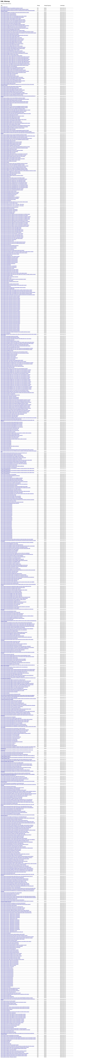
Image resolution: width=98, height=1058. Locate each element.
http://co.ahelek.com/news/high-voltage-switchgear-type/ (10, 579)
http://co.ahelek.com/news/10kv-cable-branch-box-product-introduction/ (12, 414)
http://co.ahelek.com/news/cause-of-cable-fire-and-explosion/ (11, 482)
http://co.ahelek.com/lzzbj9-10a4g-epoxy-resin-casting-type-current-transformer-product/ (15, 378)
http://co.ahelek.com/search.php (6, 1043)
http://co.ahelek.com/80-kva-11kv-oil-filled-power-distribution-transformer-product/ (14, 168)
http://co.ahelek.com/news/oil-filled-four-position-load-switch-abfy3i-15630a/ (13, 633)
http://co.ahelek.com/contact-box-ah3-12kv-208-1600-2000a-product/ (12, 229)
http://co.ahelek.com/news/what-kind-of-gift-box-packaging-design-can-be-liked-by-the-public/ (16, 767)
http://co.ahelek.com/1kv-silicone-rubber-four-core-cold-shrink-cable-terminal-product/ (15, 60)
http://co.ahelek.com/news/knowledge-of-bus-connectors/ (10, 893)
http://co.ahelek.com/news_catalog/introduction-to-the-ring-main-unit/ (12, 931)
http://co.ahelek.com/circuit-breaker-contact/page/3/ (9, 210)
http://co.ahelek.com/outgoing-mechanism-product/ (9, 940)
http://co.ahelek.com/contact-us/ (6, 244)
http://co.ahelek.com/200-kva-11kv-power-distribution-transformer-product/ (13, 67)
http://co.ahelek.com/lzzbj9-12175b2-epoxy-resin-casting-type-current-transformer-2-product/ (16, 381)
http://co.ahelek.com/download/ (6, 264)
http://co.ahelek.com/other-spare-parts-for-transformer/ (10, 942)
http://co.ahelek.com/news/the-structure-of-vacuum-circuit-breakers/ (12, 706)
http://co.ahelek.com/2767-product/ (6, 105)
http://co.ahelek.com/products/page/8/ (7, 984)
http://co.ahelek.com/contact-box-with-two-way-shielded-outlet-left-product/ (13, 243)
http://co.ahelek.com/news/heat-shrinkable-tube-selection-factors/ (11, 573)
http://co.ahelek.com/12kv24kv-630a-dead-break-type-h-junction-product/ (13, 30)
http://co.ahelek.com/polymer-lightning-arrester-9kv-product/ (10, 958)
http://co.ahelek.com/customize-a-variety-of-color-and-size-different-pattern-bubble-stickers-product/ (17, 251)
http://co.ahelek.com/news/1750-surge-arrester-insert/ (9, 429)
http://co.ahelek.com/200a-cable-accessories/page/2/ (9, 73)
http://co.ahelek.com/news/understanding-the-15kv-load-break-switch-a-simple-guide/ (14, 721)
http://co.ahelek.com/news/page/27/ (6, 534)
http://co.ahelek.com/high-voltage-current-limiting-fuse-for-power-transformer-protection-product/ (16, 293)
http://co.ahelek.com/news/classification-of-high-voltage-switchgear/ (12, 492)
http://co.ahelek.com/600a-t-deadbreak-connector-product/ (10, 145)
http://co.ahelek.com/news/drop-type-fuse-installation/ (9, 550)
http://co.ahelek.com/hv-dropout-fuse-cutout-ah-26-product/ (10, 318)
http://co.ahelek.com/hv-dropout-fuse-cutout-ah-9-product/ (10, 330)
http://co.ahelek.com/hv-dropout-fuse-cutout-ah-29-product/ (10, 322)
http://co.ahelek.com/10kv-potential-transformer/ (8, 14)
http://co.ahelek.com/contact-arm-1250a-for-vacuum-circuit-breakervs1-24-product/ (14, 215)
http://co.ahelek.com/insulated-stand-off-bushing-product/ (10, 337)
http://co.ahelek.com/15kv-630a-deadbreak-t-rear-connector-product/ (12, 43)
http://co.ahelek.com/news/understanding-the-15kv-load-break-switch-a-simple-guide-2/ (15, 720)
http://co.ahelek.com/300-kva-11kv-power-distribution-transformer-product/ (13, 108)
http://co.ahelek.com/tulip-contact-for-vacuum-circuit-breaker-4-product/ (12, 1021)
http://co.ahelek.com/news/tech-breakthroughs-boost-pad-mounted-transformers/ (14, 812)
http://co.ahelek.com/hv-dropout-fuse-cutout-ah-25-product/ (10, 317)
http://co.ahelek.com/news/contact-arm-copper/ (8, 500)
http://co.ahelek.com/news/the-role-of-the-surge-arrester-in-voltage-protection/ (13, 864)
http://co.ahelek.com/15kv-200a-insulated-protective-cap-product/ (11, 37)
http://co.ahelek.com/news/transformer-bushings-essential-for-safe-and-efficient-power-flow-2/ (16, 834)
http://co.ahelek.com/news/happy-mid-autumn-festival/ (9, 571)
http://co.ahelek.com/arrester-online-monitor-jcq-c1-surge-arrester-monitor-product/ (14, 201)
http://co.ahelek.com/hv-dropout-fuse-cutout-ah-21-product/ (10, 312)
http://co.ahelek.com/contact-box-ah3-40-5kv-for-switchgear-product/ (12, 237)
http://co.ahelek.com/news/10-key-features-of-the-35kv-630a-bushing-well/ (13, 833)
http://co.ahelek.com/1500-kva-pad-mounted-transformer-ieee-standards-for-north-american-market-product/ (18, 32)
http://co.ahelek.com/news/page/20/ (6, 517)
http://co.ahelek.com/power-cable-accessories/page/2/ (9, 960)
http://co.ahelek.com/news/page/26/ (6, 533)
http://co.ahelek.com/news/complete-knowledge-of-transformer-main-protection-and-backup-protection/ (17, 499)
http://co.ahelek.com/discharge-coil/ (6, 255)
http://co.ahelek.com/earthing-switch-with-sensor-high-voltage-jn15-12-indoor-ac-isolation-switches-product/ (18, 274)
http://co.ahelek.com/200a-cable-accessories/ (8, 74)
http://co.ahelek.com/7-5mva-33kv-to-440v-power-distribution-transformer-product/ (14, 163)
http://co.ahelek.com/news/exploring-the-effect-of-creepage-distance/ (12, 555)
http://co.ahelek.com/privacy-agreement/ (7, 966)
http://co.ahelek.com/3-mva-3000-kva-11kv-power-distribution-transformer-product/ (14, 107)
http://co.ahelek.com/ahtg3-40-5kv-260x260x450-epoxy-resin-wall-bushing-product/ (14, 187)
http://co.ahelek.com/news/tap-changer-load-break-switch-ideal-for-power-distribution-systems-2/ (16, 857)
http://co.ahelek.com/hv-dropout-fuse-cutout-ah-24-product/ (10, 316)
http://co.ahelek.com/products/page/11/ (7, 970)
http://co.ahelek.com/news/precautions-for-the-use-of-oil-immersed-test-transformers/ (14, 648)
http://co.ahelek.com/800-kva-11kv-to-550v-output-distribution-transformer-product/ (14, 169)
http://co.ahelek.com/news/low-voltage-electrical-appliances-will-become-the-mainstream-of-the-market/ (17, 626)
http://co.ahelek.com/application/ (6, 200)
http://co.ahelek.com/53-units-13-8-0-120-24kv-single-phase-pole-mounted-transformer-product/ (16, 138)
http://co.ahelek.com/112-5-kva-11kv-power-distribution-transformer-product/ (13, 20)
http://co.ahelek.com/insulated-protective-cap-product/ (9, 336)
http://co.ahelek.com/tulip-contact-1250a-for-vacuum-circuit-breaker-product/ (13, 1014)
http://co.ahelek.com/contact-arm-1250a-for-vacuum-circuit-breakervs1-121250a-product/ (15, 214)
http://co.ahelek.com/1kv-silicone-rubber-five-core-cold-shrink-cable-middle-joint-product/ (15, 56)
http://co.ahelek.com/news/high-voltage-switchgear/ (9, 580)
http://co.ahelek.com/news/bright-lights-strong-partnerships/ (10, 788)
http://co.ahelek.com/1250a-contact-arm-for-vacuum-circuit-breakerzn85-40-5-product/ (15, 25)
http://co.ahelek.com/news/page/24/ (6, 530)
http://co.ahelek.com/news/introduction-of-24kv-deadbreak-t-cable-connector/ (13, 599)
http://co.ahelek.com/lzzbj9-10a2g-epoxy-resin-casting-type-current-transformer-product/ (15, 375)
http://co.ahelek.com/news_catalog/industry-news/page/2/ (10, 919)
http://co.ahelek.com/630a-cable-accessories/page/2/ (9, 151)
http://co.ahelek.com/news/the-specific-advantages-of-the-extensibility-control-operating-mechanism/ (17, 825)
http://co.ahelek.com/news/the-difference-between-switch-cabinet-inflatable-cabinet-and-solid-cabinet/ (17, 684)
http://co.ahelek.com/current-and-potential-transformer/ (9, 245)
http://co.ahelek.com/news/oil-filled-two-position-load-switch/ (10, 634)
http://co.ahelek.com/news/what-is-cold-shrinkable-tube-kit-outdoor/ (12, 741)
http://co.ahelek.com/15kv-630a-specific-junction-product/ (10, 44)
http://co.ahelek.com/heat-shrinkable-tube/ (7, 288)
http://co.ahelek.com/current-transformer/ (7, 249)
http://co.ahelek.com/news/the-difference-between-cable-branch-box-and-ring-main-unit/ (15, 682)
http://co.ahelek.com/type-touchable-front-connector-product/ (10, 1023)
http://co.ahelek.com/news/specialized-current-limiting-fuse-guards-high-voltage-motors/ (15, 832)
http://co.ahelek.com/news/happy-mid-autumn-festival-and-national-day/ (12, 877)
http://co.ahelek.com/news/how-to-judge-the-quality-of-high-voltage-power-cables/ (14, 589)
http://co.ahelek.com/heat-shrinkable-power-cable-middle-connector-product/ (13, 287)
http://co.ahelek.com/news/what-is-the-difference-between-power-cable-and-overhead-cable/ (16, 751)
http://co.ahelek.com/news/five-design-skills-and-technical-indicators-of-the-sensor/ (14, 565)
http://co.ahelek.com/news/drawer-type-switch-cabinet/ (9, 549)
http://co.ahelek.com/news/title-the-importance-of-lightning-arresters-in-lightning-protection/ (15, 712)
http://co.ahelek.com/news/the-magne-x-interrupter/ (9, 697)
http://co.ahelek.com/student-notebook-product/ (8, 1003)
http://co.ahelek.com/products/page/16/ (7, 976)
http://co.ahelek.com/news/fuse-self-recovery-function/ (9, 567)
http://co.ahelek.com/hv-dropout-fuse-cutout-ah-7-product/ (10, 328)
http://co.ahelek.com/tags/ (5, 1005)
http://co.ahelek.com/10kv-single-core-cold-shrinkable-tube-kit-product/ (12, 17)
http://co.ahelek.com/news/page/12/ (6, 506)
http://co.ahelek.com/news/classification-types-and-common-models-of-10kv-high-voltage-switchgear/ (17, 493)
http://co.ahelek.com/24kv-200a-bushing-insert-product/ (10, 87)
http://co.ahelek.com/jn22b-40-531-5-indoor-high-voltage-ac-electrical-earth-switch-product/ (15, 345)
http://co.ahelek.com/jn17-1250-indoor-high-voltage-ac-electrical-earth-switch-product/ (15, 344)
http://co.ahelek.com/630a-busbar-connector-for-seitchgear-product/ (12, 150)
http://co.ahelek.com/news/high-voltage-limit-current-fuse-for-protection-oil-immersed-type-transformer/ (17, 577)
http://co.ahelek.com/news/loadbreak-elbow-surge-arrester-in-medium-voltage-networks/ (15, 884)
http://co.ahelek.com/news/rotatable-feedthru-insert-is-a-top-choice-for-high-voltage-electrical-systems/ (17, 656)
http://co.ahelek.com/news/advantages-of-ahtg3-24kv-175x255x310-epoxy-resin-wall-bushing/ (16, 867)
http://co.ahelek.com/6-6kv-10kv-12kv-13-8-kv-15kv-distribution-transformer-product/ (14, 139)
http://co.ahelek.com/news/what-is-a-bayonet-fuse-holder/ (10, 734)
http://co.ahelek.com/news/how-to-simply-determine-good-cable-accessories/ (13, 846)
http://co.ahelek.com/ (4, 6)
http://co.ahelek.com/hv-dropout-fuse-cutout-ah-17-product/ (10, 306)
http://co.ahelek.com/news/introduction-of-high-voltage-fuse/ (10, 604)
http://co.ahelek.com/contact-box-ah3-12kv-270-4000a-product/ (11, 232)
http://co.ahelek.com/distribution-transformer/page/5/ (9, 262)
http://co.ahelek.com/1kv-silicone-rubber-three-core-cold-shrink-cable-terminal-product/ (15, 62)
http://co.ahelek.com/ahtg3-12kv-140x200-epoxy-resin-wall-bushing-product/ (13, 181)
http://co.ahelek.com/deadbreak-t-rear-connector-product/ (10, 256)
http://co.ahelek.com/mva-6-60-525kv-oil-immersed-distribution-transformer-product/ (14, 409)
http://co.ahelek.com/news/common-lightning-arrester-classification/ (12, 498)
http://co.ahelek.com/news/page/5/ (6, 523)
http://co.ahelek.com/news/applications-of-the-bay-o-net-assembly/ (11, 797)
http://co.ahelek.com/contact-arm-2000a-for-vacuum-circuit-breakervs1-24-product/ (14, 220)
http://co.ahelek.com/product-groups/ (7, 967)
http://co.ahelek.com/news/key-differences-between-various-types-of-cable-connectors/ (15, 910)
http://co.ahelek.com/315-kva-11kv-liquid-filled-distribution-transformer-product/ (13, 111)
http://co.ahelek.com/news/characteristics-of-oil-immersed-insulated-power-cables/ (14, 486)
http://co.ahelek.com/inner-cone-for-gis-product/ (8, 1049)
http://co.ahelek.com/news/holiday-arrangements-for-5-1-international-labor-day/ (14, 816)
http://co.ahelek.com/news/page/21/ (6, 518)
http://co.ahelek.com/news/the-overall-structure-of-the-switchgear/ (11, 700)
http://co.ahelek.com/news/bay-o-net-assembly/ (8, 474)
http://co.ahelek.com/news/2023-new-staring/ (8, 431)
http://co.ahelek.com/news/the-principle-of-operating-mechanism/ (11, 701)
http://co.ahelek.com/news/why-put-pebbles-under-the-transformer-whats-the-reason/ (14, 778)
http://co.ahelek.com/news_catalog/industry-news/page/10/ (10, 929)
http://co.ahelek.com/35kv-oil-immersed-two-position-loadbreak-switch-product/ (13, 119)
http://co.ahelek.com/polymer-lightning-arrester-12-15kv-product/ (11, 953)
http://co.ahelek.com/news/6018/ (6, 444)
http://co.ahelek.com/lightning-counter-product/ (8, 356)
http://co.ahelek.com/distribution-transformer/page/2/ (9, 258)
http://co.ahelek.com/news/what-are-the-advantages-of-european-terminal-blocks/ (14, 725)
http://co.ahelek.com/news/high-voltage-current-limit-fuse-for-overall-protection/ (13, 574)
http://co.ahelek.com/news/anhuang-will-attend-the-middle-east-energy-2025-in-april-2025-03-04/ (16, 800)
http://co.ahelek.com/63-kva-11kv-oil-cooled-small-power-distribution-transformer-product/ (15, 146)
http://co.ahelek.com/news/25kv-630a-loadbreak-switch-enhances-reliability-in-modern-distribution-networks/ (18, 791)
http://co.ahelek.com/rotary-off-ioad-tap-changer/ (8, 1056)
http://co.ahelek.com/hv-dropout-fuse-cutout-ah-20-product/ (10, 311)
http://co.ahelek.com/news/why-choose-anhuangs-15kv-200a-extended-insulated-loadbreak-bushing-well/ (18, 822)
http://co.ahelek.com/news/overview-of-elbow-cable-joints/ (10, 642)
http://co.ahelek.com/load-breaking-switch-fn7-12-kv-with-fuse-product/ (12, 366)
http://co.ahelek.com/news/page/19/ (6, 515)
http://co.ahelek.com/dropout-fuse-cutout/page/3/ (8, 267)
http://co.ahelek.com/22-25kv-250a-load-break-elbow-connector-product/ (12, 78)
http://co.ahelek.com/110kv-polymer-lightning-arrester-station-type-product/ (13, 19)
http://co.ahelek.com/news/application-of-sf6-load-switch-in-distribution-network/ (13, 462)
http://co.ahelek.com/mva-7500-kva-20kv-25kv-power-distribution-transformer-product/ (15, 411)
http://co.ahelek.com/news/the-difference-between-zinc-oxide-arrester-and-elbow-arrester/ (15, 685)
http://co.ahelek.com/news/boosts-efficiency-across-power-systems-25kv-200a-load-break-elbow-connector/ (18, 793)
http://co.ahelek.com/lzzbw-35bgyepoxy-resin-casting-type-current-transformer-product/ (15, 391)
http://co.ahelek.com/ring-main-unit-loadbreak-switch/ (9, 989)
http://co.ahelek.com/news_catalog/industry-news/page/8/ (10, 928)
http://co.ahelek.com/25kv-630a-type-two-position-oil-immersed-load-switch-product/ (14, 102)
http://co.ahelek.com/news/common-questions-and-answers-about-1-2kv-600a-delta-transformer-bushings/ (18, 896)
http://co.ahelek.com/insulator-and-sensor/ (7, 339)
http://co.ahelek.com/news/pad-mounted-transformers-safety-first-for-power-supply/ (14, 831)
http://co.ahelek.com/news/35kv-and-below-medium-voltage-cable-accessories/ (13, 438)
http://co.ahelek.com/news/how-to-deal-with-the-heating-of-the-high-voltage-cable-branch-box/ (16, 586)
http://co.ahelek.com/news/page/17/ (6, 512)
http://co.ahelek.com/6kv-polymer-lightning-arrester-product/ (10, 159)
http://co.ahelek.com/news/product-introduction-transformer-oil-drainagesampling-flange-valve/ (16, 911)
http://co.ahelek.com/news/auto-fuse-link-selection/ (9, 464)
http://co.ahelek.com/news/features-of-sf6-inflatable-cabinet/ (10, 561)
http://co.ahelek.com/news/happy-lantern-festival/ (9, 905)
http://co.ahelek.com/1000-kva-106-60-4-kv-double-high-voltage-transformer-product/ (14, 9)
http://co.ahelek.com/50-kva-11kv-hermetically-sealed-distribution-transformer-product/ (15, 130)
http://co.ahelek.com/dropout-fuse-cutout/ (7, 268)
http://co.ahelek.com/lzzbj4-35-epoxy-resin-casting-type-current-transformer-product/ (14, 373)
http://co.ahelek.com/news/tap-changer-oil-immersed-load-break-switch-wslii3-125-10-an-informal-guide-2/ (18, 669)
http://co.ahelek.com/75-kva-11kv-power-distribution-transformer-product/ (13, 164)
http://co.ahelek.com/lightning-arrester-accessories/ (9, 354)
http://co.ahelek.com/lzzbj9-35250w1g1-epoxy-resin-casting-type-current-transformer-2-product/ (16, 386)
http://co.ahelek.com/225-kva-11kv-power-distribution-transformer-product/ (13, 80)
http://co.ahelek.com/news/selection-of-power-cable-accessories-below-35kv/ (13, 660)
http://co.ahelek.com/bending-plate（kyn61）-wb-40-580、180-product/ (12, 204)
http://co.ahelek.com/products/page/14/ (7, 973)
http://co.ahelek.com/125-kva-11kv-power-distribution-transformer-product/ (13, 24)
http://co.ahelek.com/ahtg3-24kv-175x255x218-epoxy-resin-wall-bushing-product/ (14, 182)
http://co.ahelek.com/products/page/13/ (7, 972)
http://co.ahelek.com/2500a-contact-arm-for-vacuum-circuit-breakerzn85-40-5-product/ (15, 99)
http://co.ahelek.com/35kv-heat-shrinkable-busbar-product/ (10, 118)
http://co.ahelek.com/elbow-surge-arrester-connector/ (9, 276)
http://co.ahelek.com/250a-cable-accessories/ (8, 83)
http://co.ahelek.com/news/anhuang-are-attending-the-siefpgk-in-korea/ (12, 787)
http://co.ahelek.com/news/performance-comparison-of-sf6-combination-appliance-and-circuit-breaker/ (17, 647)
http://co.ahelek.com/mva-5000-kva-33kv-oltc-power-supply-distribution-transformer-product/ (16, 408)
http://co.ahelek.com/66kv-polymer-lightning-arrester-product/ (11, 157)
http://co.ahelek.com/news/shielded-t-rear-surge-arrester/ (10, 663)
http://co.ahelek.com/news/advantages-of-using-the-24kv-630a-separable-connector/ (14, 844)
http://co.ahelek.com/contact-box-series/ (7, 240)
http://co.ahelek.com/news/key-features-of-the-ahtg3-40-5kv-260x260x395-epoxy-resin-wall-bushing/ (17, 885)
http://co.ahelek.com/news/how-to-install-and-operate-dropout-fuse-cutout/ (13, 587)
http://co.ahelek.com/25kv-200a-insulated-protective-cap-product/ (11, 100)
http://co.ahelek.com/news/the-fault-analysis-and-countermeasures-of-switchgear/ (14, 689)
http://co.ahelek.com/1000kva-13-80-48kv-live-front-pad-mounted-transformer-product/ (15, 12)
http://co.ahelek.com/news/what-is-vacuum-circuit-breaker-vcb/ (11, 766)
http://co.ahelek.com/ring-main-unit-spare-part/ (8, 991)
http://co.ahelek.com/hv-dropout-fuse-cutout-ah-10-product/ (10, 298)
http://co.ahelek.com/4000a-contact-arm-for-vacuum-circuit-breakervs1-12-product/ (14, 126)
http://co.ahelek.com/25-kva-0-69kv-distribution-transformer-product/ (12, 94)
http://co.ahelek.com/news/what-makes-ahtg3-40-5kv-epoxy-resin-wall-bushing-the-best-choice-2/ (17, 876)
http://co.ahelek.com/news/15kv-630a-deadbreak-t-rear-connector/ (11, 425)
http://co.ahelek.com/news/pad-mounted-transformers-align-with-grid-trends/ (13, 811)
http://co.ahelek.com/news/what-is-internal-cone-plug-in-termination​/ (12, 845)
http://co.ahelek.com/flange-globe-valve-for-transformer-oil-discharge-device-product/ (14, 1053)
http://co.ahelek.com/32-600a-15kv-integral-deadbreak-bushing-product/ (12, 112)
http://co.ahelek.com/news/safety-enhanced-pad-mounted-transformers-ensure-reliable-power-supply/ (17, 821)
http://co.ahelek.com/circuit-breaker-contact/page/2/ (9, 209)
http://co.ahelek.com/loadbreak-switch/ (7, 350)
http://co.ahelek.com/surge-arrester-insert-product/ (9, 1004)
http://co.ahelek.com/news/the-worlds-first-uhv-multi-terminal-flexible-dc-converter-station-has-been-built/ (18, 711)
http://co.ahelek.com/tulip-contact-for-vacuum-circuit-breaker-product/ (12, 1022)
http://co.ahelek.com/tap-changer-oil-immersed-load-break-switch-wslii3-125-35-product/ (15, 1008)
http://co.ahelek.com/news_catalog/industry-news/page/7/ (10, 925)
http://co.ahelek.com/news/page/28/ (6, 535)
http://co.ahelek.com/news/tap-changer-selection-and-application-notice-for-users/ (14, 671)
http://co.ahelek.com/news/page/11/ (6, 505)
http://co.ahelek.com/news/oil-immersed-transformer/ (9, 638)
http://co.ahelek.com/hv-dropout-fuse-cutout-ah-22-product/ (10, 313)
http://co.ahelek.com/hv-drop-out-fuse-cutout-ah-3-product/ (10, 295)
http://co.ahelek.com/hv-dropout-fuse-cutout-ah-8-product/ (10, 329)
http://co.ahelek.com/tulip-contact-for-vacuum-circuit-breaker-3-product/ (12, 1020)
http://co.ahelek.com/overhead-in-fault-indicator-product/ (10, 943)
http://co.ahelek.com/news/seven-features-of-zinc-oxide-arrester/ (11, 661)
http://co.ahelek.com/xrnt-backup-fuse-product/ (8, 1032)
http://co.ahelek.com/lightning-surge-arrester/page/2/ (9, 357)
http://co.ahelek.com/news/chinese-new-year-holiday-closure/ (11, 488)
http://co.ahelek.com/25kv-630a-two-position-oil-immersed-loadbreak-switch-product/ (14, 101)
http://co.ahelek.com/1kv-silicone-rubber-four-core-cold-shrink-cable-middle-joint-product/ (15, 59)
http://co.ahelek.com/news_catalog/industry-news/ (9, 930)
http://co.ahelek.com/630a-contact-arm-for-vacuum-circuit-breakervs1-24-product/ (14, 153)
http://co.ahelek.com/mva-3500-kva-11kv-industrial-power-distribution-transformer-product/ (15, 405)
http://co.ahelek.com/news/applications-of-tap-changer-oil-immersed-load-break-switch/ (15, 858)
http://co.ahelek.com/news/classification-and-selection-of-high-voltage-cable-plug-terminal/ (15, 491)
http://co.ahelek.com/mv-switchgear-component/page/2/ (10, 398)
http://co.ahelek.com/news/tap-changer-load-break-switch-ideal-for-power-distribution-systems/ (16, 794)
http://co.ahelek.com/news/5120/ (6, 442)
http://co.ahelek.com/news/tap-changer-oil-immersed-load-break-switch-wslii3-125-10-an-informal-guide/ (17, 670)
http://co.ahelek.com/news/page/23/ (6, 529)
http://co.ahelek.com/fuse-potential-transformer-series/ (9, 281)
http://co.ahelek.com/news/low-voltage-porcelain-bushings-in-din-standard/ (13, 627)
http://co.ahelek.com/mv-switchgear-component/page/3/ (10, 397)
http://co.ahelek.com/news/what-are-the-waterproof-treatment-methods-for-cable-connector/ (16, 733)
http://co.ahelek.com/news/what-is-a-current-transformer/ (10, 735)
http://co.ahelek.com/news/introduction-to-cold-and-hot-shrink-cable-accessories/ (14, 882)
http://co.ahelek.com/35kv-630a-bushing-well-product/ (9, 114)
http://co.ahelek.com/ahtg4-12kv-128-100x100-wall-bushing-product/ (12, 189)
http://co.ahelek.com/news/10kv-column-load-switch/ (9, 416)
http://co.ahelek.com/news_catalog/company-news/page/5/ (10, 917)
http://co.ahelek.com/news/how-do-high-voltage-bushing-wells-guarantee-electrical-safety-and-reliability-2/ (18, 839)
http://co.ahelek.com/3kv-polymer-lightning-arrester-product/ (10, 124)
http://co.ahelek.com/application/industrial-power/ (8, 194)
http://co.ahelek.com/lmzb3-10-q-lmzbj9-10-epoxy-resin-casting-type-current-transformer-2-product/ (17, 362)
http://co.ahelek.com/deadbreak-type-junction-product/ (9, 257)
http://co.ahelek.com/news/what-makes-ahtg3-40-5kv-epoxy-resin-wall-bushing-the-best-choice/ (16, 806)
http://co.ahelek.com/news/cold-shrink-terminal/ (8, 494)
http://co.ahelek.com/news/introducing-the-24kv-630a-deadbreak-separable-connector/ (15, 840)
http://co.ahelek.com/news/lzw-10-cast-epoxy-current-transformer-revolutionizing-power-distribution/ (17, 628)
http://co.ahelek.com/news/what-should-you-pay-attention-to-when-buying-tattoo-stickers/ (15, 769)
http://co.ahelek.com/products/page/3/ (7, 978)
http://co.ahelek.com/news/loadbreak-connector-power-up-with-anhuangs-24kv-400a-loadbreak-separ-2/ (18, 623)
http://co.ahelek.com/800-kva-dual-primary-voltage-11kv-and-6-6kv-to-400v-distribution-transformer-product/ (18, 170)
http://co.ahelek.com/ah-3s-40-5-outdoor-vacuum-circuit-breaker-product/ (13, 177)
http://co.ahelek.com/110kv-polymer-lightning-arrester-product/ (11, 18)
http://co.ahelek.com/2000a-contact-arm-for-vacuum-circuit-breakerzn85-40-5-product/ (15, 71)
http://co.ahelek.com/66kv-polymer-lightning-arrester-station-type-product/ (13, 158)
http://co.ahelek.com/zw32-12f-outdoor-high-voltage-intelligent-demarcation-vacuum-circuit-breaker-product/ (18, 1038)
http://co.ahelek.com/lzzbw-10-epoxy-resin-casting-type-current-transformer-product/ (14, 390)
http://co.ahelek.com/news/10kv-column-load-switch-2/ (9, 415)
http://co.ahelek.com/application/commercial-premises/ (9, 193)
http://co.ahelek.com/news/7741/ (6, 448)
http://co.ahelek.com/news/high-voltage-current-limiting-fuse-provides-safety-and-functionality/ (16, 827)
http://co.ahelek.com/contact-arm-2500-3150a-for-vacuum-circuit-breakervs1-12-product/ (15, 221)
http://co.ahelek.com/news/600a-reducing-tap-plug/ (9, 898)
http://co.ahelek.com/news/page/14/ (6, 509)
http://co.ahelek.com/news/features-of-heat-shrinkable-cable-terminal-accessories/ (14, 560)
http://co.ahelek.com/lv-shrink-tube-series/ (7, 367)
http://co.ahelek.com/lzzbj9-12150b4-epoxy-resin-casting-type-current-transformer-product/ (15, 380)
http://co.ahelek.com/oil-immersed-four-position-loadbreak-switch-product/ (13, 934)
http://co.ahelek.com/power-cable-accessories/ (8, 965)
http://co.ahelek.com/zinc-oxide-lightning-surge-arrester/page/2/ (11, 1036)
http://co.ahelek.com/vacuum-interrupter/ (7, 1027)
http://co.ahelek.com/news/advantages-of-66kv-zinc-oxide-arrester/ (12, 455)
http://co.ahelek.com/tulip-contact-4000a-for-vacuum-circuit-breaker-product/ (13, 1017)
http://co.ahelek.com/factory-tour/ (6, 277)
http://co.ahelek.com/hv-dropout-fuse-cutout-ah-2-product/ (10, 310)
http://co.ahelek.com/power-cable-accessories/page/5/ (9, 964)
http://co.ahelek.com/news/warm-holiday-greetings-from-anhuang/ (11, 855)
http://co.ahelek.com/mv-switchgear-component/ (8, 396)
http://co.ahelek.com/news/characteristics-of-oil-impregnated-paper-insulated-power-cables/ (15, 487)
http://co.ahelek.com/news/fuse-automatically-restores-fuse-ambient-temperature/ (14, 566)
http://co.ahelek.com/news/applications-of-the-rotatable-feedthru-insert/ (12, 808)
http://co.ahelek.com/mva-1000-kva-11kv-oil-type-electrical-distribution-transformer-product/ (15, 399)
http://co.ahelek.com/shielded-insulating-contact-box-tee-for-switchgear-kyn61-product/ (15, 994)
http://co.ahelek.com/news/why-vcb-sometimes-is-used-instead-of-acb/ (12, 783)
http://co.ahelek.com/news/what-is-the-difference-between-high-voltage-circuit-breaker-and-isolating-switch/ (18, 746)
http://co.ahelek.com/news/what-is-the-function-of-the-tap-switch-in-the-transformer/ (14, 754)
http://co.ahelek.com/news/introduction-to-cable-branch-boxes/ (11, 849)
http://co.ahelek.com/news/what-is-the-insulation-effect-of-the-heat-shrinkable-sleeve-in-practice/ (16, 759)
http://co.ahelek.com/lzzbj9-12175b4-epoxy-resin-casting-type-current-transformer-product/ (15, 385)
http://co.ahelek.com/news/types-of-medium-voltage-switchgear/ (11, 718)
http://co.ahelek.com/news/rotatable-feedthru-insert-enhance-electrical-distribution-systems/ (15, 655)
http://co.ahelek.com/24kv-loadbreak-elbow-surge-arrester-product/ (12, 91)
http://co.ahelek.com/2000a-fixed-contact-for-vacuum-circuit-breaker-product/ (13, 72)
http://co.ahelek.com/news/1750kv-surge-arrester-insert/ (10, 430)
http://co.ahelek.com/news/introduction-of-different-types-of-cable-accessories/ (13, 601)
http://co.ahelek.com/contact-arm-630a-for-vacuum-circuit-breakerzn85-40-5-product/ (15, 226)
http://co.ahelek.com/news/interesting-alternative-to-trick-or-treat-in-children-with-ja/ (14, 598)
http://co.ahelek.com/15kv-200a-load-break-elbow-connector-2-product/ (12, 38)
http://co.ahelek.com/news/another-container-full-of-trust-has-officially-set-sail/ (13, 881)
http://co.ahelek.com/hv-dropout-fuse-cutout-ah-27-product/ (10, 319)
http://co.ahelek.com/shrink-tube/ (6, 995)
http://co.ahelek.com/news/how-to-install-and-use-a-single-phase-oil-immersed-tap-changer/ (15, 904)
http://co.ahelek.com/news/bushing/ (6, 476)
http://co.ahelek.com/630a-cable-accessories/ (8, 152)
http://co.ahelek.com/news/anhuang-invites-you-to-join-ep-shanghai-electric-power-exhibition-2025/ (17, 870)
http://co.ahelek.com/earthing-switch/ (7, 275)
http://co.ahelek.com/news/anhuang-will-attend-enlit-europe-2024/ (11, 458)
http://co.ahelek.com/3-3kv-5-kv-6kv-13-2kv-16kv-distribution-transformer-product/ (14, 106)
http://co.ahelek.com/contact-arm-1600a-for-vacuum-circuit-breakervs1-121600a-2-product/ (16, 216)
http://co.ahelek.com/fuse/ (5, 282)
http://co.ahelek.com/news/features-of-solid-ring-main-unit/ (10, 562)
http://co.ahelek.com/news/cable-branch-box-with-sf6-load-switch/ (11, 479)
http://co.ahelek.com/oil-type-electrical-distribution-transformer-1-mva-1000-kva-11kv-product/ (16, 941)
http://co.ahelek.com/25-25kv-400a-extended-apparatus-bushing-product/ (13, 92)
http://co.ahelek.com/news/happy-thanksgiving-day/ (9, 572)
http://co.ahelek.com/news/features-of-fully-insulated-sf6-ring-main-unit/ (12, 559)
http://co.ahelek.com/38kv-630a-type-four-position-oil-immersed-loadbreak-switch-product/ (15, 123)
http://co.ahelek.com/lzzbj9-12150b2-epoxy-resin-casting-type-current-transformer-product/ (15, 379)
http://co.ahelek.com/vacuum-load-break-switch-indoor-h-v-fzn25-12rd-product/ (13, 1028)
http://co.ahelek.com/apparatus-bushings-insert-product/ (10, 192)
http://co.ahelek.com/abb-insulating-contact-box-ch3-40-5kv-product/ (12, 175)
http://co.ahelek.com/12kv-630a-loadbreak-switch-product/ (10, 29)
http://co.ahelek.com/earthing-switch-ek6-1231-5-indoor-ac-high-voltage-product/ (14, 273)
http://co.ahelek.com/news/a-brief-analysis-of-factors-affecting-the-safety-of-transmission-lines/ (16, 912)
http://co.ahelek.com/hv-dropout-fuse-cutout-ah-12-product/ (10, 300)
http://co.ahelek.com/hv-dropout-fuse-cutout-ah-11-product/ (10, 299)
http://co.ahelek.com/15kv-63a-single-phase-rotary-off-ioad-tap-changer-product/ (14, 1055)
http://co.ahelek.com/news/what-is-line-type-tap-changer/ (10, 851)
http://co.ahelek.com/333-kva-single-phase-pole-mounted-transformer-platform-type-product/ (16, 113)
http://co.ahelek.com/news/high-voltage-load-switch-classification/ (11, 578)
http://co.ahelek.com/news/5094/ (6, 441)
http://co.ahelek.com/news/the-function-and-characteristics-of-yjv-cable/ (12, 690)
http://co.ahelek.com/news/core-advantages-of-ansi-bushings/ (11, 850)
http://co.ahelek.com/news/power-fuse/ (7, 619)
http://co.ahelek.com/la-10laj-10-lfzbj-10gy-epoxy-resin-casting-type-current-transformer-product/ (16, 349)
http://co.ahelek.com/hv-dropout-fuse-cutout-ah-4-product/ (10, 324)
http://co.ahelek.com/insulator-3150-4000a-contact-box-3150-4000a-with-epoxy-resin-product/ (16, 338)
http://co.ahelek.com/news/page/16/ (6, 511)
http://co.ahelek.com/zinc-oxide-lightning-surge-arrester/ (10, 1035)
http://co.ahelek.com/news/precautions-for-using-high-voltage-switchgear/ (13, 649)
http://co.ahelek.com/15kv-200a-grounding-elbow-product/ (10, 36)
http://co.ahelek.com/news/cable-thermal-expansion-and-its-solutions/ (12, 480)
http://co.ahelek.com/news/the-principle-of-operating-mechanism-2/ (11, 819)
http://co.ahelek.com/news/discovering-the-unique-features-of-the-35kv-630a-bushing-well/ (15, 548)
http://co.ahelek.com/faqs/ (5, 162)
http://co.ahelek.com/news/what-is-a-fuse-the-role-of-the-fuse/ (11, 736)
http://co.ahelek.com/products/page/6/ (7, 982)
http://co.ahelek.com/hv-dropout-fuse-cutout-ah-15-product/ (10, 304)
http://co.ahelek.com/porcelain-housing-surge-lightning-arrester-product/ (12, 959)
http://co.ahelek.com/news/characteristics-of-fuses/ (9, 485)
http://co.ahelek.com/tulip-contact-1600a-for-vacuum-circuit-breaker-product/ (13, 1015)
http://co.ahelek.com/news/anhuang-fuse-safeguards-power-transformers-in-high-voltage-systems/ (17, 826)
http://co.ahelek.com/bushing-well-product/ (7, 208)
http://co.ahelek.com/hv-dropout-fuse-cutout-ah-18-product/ (10, 307)
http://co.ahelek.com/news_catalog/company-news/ (9, 918)
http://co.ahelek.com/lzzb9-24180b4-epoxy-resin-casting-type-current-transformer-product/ (15, 372)
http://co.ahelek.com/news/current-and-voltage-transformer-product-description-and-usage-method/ (17, 539)
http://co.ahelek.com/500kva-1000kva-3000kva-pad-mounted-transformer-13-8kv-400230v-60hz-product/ (18, 135)
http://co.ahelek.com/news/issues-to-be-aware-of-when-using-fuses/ (12, 614)
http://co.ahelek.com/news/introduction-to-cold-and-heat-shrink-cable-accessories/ (14, 861)
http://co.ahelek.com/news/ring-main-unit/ (7, 654)
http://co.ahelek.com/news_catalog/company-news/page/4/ (10, 916)
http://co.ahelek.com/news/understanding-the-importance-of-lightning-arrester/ (13, 724)
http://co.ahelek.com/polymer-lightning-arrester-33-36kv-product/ (11, 955)
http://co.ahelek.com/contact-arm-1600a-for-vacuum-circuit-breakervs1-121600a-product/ (15, 217)
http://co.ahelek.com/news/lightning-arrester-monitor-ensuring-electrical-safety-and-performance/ (16, 622)
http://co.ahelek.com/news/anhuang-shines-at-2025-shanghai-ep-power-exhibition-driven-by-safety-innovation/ (18, 863)
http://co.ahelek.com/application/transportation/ (8, 199)
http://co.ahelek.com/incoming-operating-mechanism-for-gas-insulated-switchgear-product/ (15, 331)
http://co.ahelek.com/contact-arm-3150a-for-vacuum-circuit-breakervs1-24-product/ (14, 222)
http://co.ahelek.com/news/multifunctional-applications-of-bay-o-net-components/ (14, 629)
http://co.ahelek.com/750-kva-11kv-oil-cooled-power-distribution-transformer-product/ (14, 165)
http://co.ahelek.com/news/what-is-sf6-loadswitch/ (9, 745)
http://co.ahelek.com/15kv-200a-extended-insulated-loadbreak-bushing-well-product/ (14, 35)
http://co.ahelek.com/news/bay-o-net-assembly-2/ (9, 467)
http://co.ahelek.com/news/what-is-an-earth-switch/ (9, 739)
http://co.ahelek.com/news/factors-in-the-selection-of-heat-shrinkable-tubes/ (13, 556)
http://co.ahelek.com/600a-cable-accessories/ (8, 140)
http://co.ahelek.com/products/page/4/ (7, 979)
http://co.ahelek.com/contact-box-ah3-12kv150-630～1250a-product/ (12, 233)
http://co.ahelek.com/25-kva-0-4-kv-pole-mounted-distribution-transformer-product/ (14, 93)
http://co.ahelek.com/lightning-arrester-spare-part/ (9, 355)
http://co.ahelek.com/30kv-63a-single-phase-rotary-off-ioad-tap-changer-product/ (14, 1054)
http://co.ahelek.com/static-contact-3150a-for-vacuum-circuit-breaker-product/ (13, 1002)
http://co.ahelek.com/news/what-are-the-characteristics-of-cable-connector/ (13, 728)
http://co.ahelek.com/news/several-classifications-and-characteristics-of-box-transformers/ (15, 662)
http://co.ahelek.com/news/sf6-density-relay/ (8, 873)
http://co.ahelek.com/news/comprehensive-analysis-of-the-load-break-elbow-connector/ (15, 883)
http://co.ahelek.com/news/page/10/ (6, 504)
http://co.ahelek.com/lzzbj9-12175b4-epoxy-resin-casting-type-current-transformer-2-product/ (16, 384)
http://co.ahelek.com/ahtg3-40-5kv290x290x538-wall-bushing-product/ (12, 188)
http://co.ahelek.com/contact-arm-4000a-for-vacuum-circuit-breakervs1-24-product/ (14, 223)
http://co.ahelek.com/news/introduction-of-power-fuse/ (9, 605)
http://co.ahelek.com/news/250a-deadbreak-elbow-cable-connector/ (12, 435)
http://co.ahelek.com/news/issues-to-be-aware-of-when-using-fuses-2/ (12, 613)
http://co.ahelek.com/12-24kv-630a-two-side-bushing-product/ (11, 23)
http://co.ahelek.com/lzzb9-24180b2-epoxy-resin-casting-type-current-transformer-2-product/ (16, 369)
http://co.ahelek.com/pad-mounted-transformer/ (8, 948)
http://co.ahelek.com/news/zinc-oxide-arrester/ (8, 786)
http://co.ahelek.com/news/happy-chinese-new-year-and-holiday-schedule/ (13, 907)
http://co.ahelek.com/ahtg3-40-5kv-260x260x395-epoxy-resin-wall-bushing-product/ (14, 186)
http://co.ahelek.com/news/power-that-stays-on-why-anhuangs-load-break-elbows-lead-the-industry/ (17, 856)
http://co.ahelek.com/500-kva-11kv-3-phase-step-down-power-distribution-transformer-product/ (16, 131)
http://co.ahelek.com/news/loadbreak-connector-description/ (10, 813)
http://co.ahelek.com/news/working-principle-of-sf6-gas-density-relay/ (12, 862)
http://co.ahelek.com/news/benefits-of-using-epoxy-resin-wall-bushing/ (12, 843)
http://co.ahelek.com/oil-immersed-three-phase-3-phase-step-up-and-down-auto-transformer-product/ (17, 936)
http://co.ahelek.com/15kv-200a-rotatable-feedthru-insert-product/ (11, 41)
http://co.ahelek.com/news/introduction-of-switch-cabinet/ (10, 607)
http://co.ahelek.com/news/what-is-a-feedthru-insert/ (9, 803)
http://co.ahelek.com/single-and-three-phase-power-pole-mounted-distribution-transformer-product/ (17, 997)
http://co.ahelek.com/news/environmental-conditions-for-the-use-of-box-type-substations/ (15, 553)
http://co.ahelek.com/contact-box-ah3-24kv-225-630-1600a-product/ (12, 234)
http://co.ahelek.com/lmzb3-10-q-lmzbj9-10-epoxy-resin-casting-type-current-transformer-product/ (17, 363)
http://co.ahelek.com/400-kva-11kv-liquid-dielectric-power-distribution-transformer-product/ (15, 125)
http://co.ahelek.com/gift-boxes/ (6, 286)
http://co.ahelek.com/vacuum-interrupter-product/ (9, 1026)
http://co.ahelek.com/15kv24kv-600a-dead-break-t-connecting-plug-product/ (13, 47)
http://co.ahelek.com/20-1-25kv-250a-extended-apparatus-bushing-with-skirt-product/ (14, 65)
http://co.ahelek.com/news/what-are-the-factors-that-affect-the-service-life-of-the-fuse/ (15, 729)
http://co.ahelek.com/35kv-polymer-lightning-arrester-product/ (11, 120)
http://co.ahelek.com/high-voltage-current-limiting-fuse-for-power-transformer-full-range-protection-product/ (18, 292)
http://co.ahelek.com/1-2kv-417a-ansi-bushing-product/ (10, 1044)
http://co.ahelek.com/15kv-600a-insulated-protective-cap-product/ (11, 42)
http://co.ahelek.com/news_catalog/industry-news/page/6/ (10, 924)
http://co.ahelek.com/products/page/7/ (7, 983)
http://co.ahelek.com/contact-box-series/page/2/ (8, 239)
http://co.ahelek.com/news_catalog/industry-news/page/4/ (10, 922)
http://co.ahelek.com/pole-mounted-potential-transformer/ (10, 952)
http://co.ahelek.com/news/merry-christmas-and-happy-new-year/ (11, 798)
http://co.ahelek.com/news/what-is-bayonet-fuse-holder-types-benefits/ (12, 837)
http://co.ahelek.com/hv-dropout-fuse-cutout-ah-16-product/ (10, 305)
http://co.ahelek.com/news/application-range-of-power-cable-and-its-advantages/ (14, 463)
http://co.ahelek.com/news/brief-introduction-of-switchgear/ (10, 475)
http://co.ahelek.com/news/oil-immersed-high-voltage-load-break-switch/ (12, 635)
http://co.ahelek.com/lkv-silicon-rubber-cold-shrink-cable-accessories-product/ (13, 361)
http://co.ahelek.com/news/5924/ (6, 443)
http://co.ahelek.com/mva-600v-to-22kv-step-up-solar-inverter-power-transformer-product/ (15, 410)
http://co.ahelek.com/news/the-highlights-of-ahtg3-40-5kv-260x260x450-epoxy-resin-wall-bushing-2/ (17, 869)
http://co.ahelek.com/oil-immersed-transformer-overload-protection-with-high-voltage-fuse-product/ (17, 937)
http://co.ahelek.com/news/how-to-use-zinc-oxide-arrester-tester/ (11, 592)
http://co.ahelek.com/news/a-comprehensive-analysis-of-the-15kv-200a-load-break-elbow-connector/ (17, 449)
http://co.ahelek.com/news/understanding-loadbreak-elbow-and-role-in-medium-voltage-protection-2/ (17, 868)
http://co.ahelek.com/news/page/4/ (6, 522)
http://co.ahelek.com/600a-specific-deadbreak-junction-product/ (11, 144)
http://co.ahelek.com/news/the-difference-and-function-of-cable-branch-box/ (13, 679)
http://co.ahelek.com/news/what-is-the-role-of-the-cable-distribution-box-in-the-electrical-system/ (16, 763)
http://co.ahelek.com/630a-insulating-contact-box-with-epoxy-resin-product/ (13, 156)
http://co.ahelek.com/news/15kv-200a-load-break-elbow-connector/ (11, 423)
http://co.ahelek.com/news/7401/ (6, 447)
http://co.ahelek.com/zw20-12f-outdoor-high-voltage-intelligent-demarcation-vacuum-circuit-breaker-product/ (18, 1037)
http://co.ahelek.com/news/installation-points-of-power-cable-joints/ (11, 595)
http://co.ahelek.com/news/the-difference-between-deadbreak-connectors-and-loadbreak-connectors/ (17, 683)
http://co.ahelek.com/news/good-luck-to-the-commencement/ (10, 568)
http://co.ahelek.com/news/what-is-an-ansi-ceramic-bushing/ (10, 852)
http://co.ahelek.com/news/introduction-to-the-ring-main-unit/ (10, 612)
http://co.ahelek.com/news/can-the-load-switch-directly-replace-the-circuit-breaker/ (14, 481)
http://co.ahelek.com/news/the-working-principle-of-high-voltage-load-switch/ (13, 710)
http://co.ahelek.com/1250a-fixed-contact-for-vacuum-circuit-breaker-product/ (13, 26)
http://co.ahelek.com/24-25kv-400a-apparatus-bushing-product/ (11, 86)
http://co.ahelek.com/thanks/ (5, 1010)
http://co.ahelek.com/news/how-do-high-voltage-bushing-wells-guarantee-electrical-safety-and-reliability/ (17, 581)
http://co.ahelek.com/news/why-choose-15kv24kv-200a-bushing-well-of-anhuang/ (14, 838)
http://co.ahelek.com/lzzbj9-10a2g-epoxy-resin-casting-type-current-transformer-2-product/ (15, 374)
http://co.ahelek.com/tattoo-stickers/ (6, 1009)
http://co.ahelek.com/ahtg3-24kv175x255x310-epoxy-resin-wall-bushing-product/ (14, 183)
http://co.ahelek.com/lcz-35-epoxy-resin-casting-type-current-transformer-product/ (14, 351)
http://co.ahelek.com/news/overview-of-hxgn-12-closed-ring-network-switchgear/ (14, 643)
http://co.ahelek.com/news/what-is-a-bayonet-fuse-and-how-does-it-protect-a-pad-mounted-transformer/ (17, 889)
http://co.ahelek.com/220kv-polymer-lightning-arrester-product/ (11, 79)
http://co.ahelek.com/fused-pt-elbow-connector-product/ (10, 283)
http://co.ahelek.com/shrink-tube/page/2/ (7, 996)
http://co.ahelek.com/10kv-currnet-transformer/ (8, 13)
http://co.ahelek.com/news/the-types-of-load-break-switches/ (10, 707)
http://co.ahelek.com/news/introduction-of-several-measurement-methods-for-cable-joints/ (15, 606)
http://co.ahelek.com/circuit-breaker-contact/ (8, 211)
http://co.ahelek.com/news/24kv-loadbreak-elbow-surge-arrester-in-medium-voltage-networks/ (16, 432)
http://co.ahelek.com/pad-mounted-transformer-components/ (10, 947)
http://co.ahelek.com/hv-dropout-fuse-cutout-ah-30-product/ (10, 323)
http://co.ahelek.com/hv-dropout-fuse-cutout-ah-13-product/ (10, 301)
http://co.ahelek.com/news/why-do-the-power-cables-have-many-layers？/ (13, 776)
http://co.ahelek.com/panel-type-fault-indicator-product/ (9, 949)
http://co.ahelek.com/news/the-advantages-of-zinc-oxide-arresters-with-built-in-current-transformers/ (17, 675)
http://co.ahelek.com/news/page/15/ (6, 510)
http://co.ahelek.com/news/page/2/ (6, 516)
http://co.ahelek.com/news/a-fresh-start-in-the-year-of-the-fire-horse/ (12, 906)
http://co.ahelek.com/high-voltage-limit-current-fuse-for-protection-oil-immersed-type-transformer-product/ (18, 294)
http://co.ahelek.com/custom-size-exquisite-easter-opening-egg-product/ (12, 250)
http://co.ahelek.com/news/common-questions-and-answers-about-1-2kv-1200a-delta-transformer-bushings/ (18, 897)
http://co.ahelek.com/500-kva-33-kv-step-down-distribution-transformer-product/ (14, 134)
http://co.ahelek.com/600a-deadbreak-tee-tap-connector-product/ (11, 141)
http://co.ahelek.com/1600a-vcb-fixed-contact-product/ (9, 54)
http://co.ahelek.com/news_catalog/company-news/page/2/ (10, 913)
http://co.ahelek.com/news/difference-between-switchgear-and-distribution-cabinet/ (14, 547)
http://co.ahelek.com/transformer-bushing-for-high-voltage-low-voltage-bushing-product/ (15, 1011)
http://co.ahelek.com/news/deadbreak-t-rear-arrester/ (9, 543)
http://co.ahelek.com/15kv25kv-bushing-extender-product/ (10, 49)
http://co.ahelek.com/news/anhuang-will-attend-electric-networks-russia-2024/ (13, 457)
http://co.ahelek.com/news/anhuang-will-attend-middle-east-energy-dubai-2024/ (13, 461)
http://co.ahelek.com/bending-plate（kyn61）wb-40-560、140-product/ (12, 205)
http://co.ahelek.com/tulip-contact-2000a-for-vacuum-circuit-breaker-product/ (13, 1016)
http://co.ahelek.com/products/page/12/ (7, 971)
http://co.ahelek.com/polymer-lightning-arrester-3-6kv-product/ (11, 954)
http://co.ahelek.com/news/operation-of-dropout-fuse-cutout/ (10, 641)
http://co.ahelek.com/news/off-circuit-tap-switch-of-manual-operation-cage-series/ (14, 632)
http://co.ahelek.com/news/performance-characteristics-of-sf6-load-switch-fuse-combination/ (16, 646)
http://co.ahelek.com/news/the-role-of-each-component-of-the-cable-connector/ (13, 704)
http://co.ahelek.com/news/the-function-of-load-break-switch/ (10, 694)
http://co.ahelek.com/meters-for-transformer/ (8, 393)
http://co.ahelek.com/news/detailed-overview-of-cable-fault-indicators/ (12, 544)
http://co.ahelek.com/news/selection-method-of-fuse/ (9, 657)
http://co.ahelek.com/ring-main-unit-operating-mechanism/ (10, 990)
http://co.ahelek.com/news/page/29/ (6, 536)
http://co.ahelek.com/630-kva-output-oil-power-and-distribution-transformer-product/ (14, 147)
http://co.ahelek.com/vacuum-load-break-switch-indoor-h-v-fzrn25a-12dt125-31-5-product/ (15, 1029)
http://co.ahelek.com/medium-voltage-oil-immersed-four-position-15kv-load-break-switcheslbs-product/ (17, 392)
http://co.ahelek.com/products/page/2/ (7, 977)
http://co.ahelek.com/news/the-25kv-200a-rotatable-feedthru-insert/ (11, 674)
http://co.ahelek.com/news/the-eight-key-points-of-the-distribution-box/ (12, 688)
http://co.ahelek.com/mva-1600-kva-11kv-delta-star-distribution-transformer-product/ (14, 403)
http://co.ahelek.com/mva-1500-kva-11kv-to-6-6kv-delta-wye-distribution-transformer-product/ (16, 402)
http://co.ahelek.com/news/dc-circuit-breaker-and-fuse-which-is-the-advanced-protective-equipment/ (17, 542)
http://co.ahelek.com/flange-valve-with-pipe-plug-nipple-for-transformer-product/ (13, 1050)
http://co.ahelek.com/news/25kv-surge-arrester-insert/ (9, 437)
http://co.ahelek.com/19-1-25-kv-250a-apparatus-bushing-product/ (11, 55)
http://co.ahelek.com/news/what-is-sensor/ (7, 744)
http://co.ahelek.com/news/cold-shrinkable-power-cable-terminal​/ (11, 892)
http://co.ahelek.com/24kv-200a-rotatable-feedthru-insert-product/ (11, 88)
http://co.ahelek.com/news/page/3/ (6, 521)
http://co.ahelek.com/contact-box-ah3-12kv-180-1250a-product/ (11, 227)
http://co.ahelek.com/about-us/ (6, 176)
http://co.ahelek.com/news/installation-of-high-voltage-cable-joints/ (11, 593)
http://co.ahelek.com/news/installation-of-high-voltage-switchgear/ (11, 594)
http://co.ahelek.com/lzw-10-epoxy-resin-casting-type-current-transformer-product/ (14, 368)
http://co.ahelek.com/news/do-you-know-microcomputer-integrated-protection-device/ (14, 878)
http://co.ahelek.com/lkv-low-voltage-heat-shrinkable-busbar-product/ (12, 360)
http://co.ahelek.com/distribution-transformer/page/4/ (9, 261)
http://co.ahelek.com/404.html (5, 1041)
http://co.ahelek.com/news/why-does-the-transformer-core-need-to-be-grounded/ (14, 777)
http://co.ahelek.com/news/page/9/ (6, 528)
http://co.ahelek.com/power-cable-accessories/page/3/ (9, 961)
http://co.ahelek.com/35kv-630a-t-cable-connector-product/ (10, 117)
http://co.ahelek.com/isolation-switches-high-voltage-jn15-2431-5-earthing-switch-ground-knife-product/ (17, 342)
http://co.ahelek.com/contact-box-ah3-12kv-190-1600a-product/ (11, 228)
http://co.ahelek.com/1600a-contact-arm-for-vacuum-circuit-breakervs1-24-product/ (14, 53)
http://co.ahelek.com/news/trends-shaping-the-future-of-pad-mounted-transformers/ (14, 820)
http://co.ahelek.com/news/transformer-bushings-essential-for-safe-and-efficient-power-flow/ (16, 713)
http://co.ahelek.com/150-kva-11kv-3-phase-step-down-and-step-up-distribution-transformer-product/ (17, 31)
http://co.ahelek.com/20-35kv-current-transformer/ (9, 66)
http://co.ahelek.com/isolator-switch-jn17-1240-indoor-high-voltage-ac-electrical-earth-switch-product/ (17, 343)
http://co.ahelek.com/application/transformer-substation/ (10, 198)
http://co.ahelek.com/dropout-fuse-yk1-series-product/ (9, 269)
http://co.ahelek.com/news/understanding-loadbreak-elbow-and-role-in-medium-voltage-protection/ (16, 719)
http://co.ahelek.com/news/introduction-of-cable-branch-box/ (10, 600)
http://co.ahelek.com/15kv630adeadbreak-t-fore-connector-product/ (12, 50)
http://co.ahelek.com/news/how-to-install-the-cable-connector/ (11, 588)
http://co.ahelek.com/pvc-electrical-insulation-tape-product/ (10, 988)
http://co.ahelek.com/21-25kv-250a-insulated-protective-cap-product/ (12, 77)
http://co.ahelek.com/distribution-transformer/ (8, 263)
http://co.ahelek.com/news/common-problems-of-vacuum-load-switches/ (12, 899)
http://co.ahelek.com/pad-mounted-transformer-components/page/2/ (12, 946)
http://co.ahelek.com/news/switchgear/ (7, 668)
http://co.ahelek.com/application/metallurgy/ (8, 195)
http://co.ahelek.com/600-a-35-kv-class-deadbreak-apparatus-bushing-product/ (13, 1048)
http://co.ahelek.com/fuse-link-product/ (7, 280)
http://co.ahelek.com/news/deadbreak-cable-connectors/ (10, 503)
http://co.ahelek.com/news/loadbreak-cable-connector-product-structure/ (12, 618)
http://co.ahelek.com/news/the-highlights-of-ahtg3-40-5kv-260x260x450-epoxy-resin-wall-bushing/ (16, 799)
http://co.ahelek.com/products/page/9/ (7, 985)
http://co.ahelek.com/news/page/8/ (6, 527)
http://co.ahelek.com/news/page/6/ (6, 524)
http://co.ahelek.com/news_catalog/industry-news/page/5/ (10, 923)
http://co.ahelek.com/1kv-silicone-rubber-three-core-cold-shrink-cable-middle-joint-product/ (15, 61)
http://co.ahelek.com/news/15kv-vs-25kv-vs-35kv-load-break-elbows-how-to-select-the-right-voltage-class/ (18, 888)
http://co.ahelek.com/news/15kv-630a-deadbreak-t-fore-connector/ (11, 424)
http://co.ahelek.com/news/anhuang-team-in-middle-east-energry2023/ (12, 456)
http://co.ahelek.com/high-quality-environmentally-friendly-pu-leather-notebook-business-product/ (16, 289)
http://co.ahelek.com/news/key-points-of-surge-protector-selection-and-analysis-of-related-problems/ (17, 615)
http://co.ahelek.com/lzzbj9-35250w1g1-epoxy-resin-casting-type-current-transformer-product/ (16, 387)
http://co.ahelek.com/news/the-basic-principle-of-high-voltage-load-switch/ (13, 676)
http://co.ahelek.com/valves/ (5, 1042)
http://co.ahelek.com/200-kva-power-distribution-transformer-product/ (12, 68)
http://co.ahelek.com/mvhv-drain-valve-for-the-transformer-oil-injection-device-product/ (15, 1047)
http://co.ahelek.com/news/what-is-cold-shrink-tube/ (9, 740)
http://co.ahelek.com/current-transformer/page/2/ (8, 246)
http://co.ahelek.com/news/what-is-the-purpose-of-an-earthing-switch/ (12, 762)
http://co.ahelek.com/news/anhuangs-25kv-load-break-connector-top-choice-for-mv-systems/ (16, 792)
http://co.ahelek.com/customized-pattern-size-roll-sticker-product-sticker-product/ (14, 252)
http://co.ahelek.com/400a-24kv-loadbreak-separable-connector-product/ (12, 127)
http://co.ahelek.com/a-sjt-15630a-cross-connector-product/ (10, 171)
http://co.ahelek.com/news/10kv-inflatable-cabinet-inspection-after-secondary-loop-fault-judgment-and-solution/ (18, 417)
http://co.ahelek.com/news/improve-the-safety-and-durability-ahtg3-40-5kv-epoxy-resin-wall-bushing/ (17, 807)
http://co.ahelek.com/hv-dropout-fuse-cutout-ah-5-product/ (10, 325)
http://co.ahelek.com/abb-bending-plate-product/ (8, 174)
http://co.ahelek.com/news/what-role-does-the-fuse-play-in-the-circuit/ (12, 768)
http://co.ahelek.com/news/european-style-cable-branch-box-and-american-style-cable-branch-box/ (17, 554)
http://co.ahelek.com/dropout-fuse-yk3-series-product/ (9, 270)
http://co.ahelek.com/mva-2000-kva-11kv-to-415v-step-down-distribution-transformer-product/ (16, 404)
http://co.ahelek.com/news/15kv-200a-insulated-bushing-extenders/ (12, 422)
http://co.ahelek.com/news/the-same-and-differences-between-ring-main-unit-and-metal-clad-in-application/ (18, 705)
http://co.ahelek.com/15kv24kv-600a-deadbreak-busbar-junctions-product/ (13, 48)
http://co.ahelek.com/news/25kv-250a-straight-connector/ (10, 436)
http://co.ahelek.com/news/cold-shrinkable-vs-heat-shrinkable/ (11, 497)
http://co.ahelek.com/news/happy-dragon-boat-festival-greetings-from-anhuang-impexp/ (15, 828)
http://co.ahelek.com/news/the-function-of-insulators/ (9, 691)
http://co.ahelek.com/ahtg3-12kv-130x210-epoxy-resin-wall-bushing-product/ (13, 180)
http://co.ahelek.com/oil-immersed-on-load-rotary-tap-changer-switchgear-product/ (14, 935)
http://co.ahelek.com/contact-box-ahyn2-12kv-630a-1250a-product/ (12, 238)
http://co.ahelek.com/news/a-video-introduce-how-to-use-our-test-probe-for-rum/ (14, 452)
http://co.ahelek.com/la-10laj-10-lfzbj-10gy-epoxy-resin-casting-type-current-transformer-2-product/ (17, 348)
